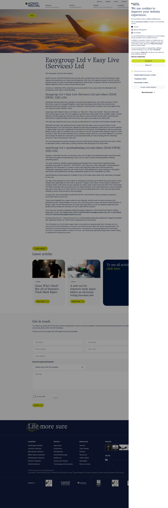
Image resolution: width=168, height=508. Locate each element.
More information (147, 92)
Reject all (148, 65)
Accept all (148, 61)
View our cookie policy (138, 56)
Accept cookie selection (148, 87)
